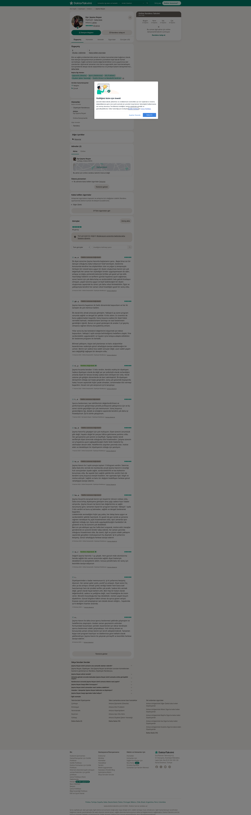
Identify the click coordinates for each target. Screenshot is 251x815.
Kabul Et (149, 115)
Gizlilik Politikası (133, 109)
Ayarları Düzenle (135, 115)
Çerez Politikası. (146, 109)
